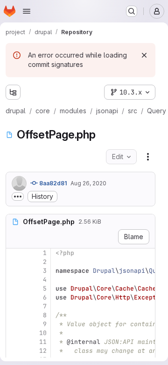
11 (43, 342)
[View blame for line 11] (14, 341)
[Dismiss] (144, 55)
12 (43, 351)
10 (43, 333)
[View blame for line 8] (14, 315)
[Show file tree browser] (13, 92)
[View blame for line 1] (14, 252)
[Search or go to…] (131, 11)
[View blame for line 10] (14, 332)
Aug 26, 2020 (88, 183)
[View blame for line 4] (14, 279)
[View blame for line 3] (14, 270)
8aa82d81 (52, 183)
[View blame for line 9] (14, 324)
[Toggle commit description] (18, 196)
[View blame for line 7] (14, 306)
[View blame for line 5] (14, 288)
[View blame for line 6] (14, 297)
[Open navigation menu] (26, 11)
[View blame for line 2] (14, 261)
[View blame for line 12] (14, 350)
